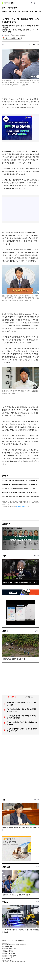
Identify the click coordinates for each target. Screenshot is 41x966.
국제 (31, 11)
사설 (3, 799)
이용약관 (4, 940)
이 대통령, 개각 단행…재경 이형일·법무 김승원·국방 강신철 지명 (20, 484)
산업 (19, 11)
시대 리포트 (6, 524)
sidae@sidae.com (21, 506)
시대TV (4, 555)
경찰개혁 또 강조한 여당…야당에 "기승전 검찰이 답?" (19, 488)
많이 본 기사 (12, 697)
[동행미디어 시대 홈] (8, 3)
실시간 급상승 (29, 697)
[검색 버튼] (35, 3)
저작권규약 (10, 940)
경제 (14, 11)
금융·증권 (25, 11)
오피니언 (4, 11)
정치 (10, 11)
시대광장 (5, 631)
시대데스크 (6, 867)
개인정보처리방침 (19, 940)
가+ (38, 44)
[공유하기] (31, 3)
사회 (35, 11)
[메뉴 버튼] (38, 3)
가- (29, 44)
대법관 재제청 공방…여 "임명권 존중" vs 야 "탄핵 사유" (20, 492)
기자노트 (5, 902)
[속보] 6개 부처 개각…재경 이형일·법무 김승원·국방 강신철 (20, 480)
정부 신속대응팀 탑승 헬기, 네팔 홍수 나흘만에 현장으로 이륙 (20, 496)
